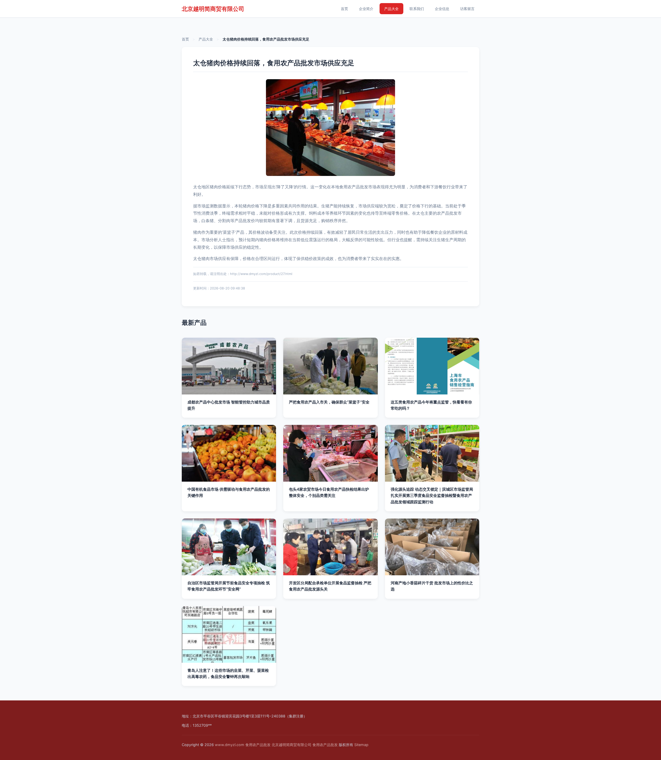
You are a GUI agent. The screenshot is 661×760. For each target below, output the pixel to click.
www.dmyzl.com (229, 744)
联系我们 (417, 8)
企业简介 (366, 8)
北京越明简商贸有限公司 (213, 8)
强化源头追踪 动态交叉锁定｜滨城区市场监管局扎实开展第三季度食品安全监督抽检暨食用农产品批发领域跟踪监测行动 (432, 495)
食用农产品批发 (258, 744)
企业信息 (442, 8)
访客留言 (467, 8)
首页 (344, 8)
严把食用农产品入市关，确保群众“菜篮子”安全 (329, 402)
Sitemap (361, 744)
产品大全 (391, 8)
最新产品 (194, 322)
